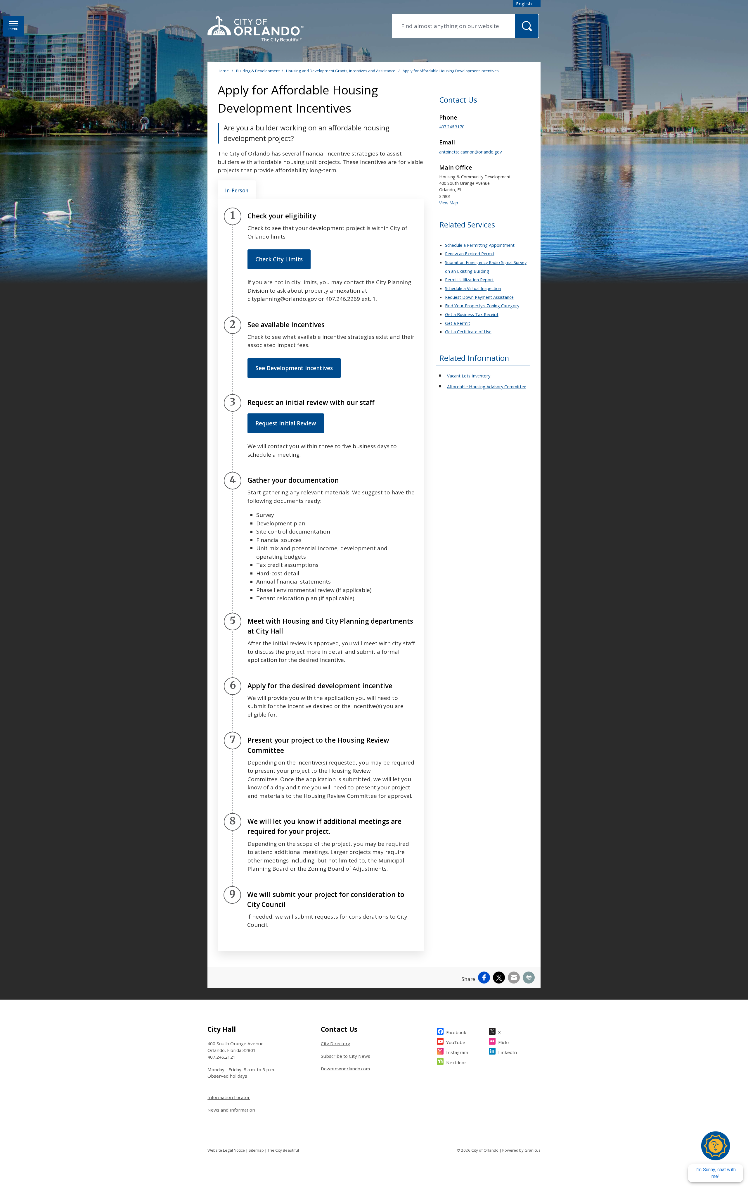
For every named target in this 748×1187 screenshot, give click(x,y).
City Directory (335, 1043)
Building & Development (258, 70)
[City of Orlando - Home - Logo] (255, 29)
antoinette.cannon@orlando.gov (470, 152)
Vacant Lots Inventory (468, 376)
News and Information (231, 1110)
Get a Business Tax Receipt (471, 314)
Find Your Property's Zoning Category (482, 305)
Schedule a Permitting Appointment (480, 245)
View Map (448, 203)
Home (223, 70)
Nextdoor (456, 1062)
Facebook (456, 1032)
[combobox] (527, 3)
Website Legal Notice (226, 1150)
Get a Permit (457, 323)
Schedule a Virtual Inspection (473, 288)
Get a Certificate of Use (468, 331)
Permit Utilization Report (469, 279)
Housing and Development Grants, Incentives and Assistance (341, 70)
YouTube (455, 1042)
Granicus (532, 1150)
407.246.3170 (451, 127)
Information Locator (228, 1097)
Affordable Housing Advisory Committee (486, 386)
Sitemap (256, 1150)
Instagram (457, 1052)
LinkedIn (507, 1052)
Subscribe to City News (345, 1056)
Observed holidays (227, 1076)
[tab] (237, 189)
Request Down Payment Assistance (479, 297)
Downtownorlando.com (345, 1069)
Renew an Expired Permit (469, 253)
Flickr (504, 1042)
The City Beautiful (283, 1150)
